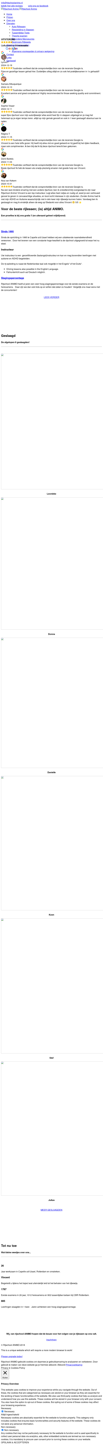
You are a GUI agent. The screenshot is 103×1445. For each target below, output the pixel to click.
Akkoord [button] (61, 1364)
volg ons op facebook (38, 5)
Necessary (9, 1411)
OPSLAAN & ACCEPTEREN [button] (15, 1442)
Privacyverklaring (74, 1364)
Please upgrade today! (12, 1356)
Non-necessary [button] (8, 1426)
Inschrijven (51, 1339)
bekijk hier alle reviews (12, 5)
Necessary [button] (6, 1408)
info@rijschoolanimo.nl (12, 2)
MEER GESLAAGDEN (51, 1209)
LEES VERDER (51, 297)
